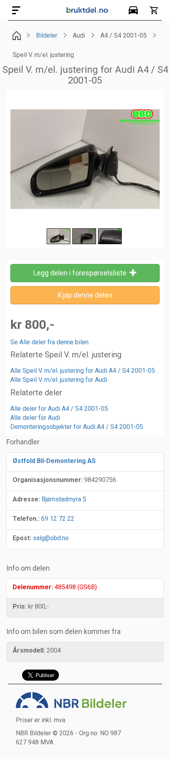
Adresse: (26, 499)
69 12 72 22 (57, 518)
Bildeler (46, 35)
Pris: (19, 606)
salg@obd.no (51, 538)
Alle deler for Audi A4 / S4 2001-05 (59, 408)
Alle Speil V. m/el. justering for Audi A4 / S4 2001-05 (82, 370)
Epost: (22, 538)
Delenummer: (33, 587)
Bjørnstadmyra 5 (64, 499)
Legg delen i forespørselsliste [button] (81, 273)
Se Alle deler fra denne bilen (49, 342)
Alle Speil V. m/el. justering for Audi (58, 379)
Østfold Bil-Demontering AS (54, 461)
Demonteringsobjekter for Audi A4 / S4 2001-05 (76, 427)
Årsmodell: (29, 650)
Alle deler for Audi (35, 417)
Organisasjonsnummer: (48, 480)
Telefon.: (26, 518)
